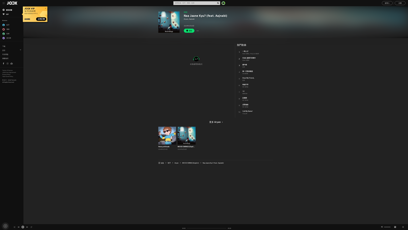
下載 (3, 46)
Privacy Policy (6, 74)
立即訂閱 (41, 19)
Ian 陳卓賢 (245, 73)
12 (243, 91)
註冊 (400, 3)
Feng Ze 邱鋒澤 (254, 53)
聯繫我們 (5, 58)
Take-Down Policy (7, 76)
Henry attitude (163, 146)
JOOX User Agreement (9, 72)
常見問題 (5, 54)
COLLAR (244, 113)
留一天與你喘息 (247, 71)
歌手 (169, 163)
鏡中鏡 (244, 64)
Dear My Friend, (248, 78)
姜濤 (243, 67)
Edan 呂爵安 (245, 53)
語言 (3, 50)
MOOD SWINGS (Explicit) (187, 146)
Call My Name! (247, 111)
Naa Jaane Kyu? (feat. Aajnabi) (213, 163)
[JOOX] (12, 3)
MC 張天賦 (245, 87)
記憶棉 (244, 98)
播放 (190, 31)
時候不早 (245, 84)
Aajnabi (192, 19)
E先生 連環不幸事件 (249, 58)
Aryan (186, 19)
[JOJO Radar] (223, 3)
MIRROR (244, 93)
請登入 (387, 3)
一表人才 (245, 51)
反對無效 (245, 104)
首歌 (162, 163)
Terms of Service (7, 70)
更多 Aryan (215, 122)
